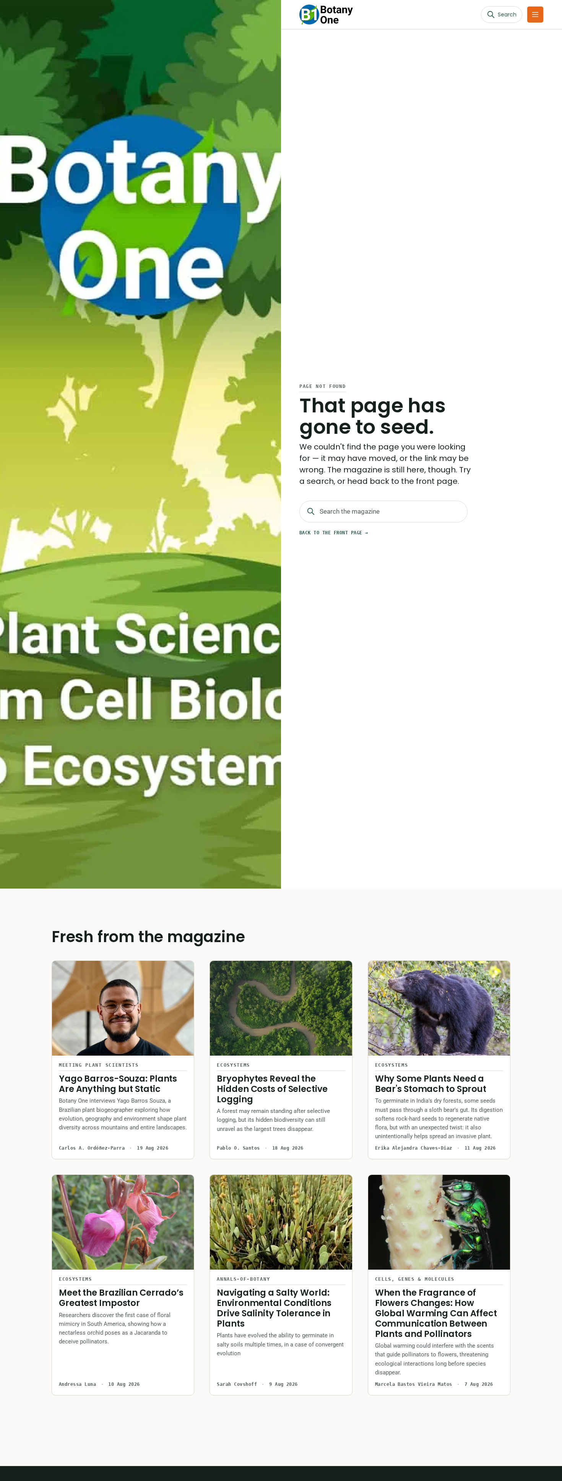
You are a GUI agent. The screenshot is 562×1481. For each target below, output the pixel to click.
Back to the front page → (333, 532)
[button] (535, 14)
